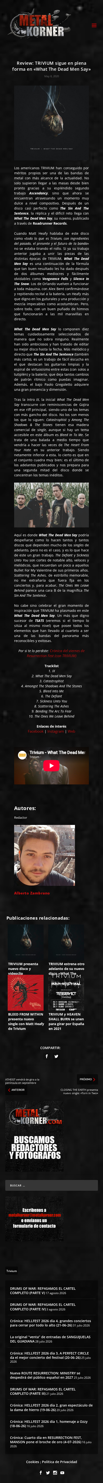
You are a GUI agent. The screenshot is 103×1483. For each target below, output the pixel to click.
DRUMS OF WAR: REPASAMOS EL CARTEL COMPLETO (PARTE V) (43, 1290)
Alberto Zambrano (32, 893)
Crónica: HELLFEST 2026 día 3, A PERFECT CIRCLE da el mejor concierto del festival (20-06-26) (49, 1355)
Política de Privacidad (59, 1462)
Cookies (32, 1462)
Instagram (55, 731)
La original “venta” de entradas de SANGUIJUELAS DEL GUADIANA (50, 1339)
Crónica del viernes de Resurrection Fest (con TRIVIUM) (56, 653)
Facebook (36, 731)
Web (71, 731)
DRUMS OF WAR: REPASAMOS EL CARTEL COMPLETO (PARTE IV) (43, 1306)
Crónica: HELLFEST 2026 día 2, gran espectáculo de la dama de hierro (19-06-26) (51, 1407)
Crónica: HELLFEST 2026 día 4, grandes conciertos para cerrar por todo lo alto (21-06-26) (50, 1323)
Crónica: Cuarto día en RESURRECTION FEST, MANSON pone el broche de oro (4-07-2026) (46, 1439)
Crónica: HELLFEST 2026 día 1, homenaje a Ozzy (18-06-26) (49, 1423)
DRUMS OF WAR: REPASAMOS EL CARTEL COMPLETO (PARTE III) (43, 1391)
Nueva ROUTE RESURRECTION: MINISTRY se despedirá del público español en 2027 (45, 1375)
